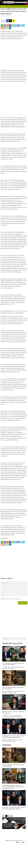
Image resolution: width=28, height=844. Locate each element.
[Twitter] (10, 20)
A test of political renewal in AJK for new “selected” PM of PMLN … (13, 663)
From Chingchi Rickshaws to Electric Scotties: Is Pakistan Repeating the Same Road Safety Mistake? (13, 787)
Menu (4, 6)
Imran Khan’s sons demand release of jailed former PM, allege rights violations (13, 808)
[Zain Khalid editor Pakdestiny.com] (14, 822)
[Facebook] (7, 20)
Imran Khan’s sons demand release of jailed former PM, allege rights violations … (13, 736)
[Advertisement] (14, 55)
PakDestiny (8, 840)
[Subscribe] (13, 20)
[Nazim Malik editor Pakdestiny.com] (14, 828)
